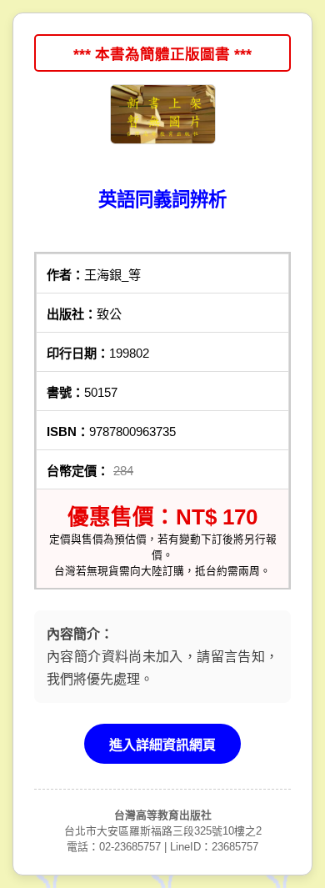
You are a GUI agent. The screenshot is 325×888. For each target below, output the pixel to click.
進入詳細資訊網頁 (162, 745)
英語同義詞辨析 (162, 199)
